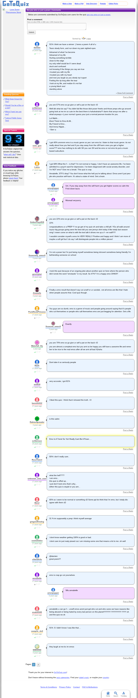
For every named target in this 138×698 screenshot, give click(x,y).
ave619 (37, 384)
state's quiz (84, 677)
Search (115, 696)
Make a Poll (79, 4)
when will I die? (10, 154)
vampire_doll (37, 631)
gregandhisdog (37, 522)
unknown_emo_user (37, 478)
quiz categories (62, 677)
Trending (124, 696)
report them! (13, 178)
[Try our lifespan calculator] (13, 140)
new (89, 38)
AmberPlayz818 (37, 222)
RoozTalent (37, 460)
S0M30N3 (37, 650)
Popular (103, 4)
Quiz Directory (91, 4)
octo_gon (37, 146)
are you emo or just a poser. (99, 15)
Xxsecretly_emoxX (37, 255)
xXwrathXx (37, 559)
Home (108, 696)
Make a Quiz (67, 4)
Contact (76, 687)
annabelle (37, 578)
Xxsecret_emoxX (53, 326)
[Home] (16, 4)
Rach (37, 365)
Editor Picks (113, 4)
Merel (36, 503)
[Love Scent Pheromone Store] (13, 11)
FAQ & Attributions (90, 687)
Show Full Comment (125, 93)
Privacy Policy (65, 687)
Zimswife (37, 293)
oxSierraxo (37, 108)
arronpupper (53, 188)
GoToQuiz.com (60, 672)
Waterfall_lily (37, 346)
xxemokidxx (37, 541)
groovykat (37, 274)
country (106, 677)
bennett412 (37, 403)
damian (37, 47)
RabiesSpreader (37, 422)
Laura (37, 167)
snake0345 (37, 612)
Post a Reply (128, 97)
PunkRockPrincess (37, 312)
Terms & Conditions (48, 687)
